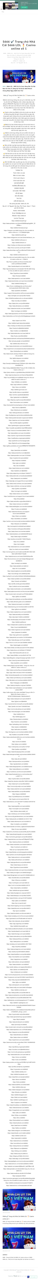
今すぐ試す (24, 7)
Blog (3, 11)
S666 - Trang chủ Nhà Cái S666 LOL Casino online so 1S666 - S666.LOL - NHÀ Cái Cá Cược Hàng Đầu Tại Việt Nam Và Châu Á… (19, 1258)
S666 (4, 86)
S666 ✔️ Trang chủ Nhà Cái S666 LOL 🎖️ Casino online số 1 (19, 45)
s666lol (5, 1255)
